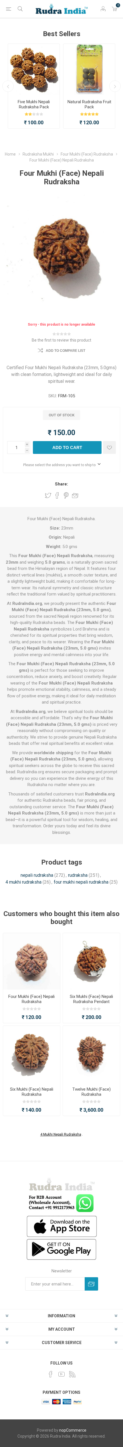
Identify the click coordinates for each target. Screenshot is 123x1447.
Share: (61, 484)
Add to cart (67, 447)
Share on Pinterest (66, 495)
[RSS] (72, 1374)
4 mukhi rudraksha (23, 882)
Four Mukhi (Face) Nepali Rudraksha (31, 999)
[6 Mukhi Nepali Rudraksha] (31, 1054)
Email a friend (75, 495)
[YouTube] (61, 1374)
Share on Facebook (57, 495)
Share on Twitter (48, 495)
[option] (33, 86)
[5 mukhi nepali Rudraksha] (33, 69)
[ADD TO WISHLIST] (109, 447)
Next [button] (115, 86)
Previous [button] (8, 86)
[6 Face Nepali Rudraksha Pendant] (91, 961)
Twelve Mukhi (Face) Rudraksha (91, 1092)
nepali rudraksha (37, 875)
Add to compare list (65, 351)
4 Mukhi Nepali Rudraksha (60, 1134)
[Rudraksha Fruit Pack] (89, 69)
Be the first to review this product (61, 340)
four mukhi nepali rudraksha (81, 882)
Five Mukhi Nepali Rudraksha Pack (34, 104)
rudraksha (78, 875)
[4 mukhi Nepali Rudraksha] (31, 961)
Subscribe (91, 1284)
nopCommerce (72, 1430)
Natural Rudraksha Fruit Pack (89, 104)
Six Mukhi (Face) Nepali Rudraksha (31, 1092)
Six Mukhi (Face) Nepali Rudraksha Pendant (91, 999)
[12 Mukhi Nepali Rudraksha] (91, 1054)
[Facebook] (50, 1374)
